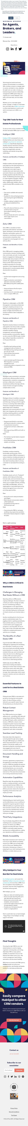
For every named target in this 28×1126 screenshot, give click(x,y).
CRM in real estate (19, 106)
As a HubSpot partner (8, 879)
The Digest (14, 1115)
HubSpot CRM (6, 138)
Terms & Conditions (14, 1112)
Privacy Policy (14, 1108)
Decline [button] (17, 18)
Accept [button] (11, 18)
